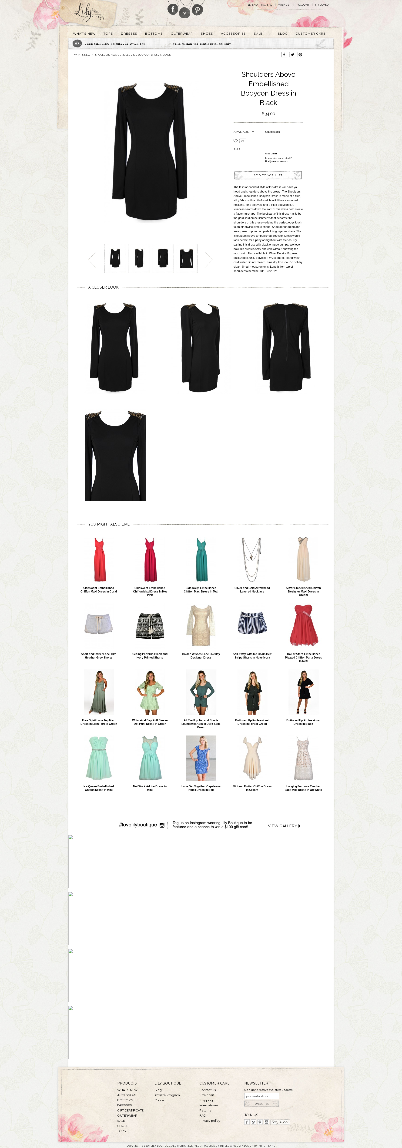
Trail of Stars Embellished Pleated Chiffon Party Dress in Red (303, 657)
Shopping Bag (262, 4)
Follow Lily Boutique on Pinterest (198, 8)
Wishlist (284, 4)
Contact (160, 1100)
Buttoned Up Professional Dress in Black (303, 722)
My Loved (321, 4)
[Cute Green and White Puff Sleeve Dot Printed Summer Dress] (149, 692)
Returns (205, 1110)
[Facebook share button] (284, 54)
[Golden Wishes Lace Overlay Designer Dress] (201, 626)
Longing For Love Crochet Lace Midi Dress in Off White (303, 788)
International (208, 1105)
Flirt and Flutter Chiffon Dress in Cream (252, 788)
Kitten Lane (266, 1146)
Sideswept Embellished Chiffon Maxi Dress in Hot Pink (150, 591)
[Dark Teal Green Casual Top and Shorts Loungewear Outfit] (201, 692)
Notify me (270, 161)
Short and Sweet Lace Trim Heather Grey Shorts (98, 655)
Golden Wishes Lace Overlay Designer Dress (201, 655)
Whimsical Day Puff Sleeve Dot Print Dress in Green (150, 722)
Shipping (206, 1100)
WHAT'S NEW (82, 54)
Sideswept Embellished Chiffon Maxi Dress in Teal (201, 589)
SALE (121, 1120)
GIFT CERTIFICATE (130, 1110)
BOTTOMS (125, 1100)
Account (303, 4)
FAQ (202, 1115)
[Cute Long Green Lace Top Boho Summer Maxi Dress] (98, 692)
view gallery (282, 826)
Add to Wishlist (268, 175)
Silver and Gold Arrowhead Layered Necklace (252, 589)
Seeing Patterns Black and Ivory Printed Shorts (150, 655)
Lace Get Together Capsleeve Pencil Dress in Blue (201, 788)
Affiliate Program (167, 1095)
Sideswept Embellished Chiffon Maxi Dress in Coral (98, 589)
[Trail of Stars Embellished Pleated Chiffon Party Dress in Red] (303, 626)
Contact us (207, 1090)
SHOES (122, 1126)
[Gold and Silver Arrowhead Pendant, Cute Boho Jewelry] (252, 559)
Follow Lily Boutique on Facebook (173, 7)
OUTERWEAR (127, 1115)
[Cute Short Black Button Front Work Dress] (303, 692)
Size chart (271, 153)
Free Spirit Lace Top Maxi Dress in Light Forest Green (98, 722)
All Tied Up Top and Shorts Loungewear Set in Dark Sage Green (201, 724)
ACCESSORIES (128, 1095)
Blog (158, 1090)
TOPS (121, 1131)
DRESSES (124, 1105)
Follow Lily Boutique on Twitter (185, 9)
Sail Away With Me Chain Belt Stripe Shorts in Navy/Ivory (252, 655)
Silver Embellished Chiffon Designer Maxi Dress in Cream (303, 591)
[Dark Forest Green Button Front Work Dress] (252, 692)
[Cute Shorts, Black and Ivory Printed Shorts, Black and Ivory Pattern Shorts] (149, 626)
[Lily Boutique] (95, 14)
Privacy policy (209, 1120)
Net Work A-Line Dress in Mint (150, 788)
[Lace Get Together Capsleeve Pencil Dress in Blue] (201, 758)
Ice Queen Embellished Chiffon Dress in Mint (99, 788)
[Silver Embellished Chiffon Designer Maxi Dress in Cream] (303, 559)
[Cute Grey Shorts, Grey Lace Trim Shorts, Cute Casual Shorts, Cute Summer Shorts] (98, 626)
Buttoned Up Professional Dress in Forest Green (252, 722)
